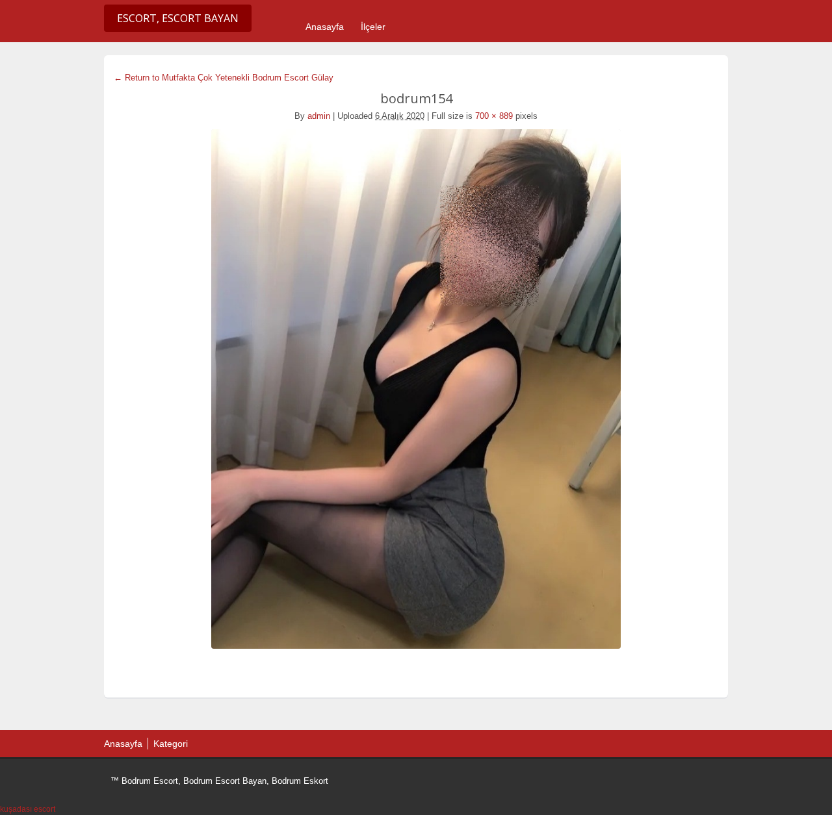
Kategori (170, 743)
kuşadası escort (27, 809)
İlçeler (373, 26)
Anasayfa (325, 26)
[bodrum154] (416, 389)
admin (318, 116)
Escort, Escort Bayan (178, 18)
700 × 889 (494, 116)
